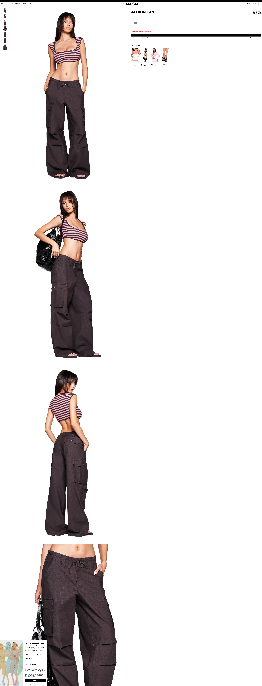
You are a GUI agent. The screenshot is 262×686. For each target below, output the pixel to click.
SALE (30, 3)
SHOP (2, 3)
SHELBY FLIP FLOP (164, 63)
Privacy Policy (28, 676)
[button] (135, 18)
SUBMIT (35, 680)
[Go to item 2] (5, 16)
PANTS (146, 9)
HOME (132, 9)
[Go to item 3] (5, 22)
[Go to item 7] (5, 47)
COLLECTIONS (18, 3)
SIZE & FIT (200, 40)
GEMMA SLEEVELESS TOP (145, 64)
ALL (136, 9)
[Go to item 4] (5, 28)
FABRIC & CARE (136, 42)
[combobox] (27, 664)
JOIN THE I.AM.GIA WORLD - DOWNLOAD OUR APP (131, 1)
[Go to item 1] (5, 10)
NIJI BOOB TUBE (134, 63)
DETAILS (134, 40)
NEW (6, 3)
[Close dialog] (45, 642)
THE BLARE (11, 3)
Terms (34, 676)
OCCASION (25, 3)
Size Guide (258, 26)
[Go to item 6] (5, 41)
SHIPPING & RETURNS (202, 42)
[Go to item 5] (5, 34)
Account (259, 0)
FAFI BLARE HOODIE (155, 63)
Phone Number (28, 661)
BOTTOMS (141, 9)
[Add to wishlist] (140, 48)
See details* (149, 31)
